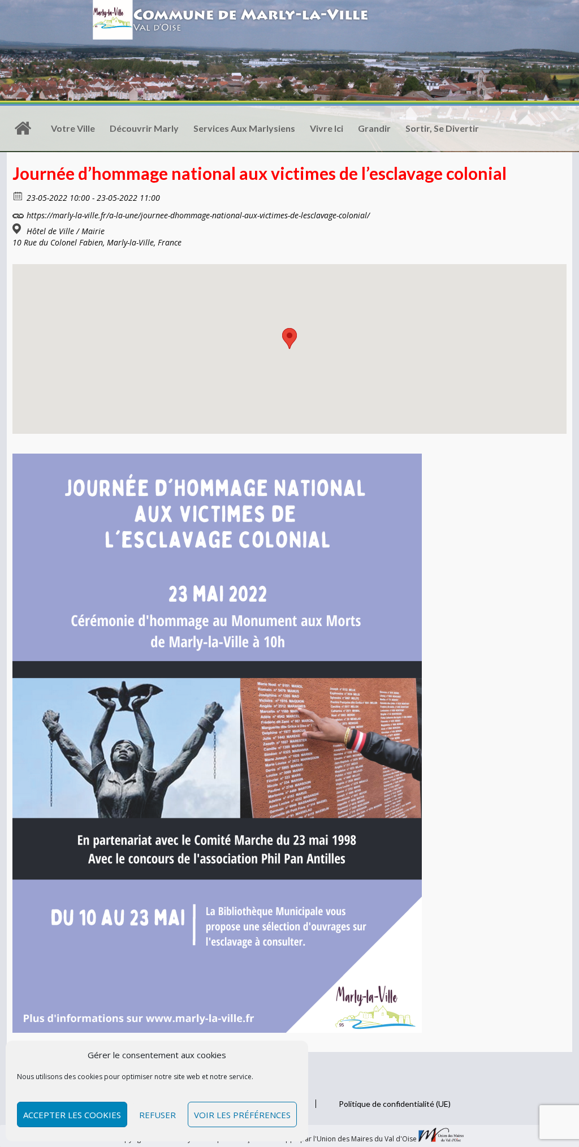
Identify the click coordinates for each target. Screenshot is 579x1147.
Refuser (157, 1114)
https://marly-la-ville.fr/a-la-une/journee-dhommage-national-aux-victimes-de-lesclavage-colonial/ (197, 215)
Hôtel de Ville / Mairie (66, 231)
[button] (289, 338)
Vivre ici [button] (326, 128)
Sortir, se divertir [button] (442, 128)
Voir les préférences (242, 1114)
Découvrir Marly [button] (144, 128)
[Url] (18, 213)
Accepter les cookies (72, 1114)
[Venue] (18, 228)
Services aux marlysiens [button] (244, 128)
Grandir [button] (374, 128)
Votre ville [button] (73, 128)
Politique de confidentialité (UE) (395, 1103)
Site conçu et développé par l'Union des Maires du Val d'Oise (319, 1139)
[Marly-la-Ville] (22, 128)
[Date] (18, 195)
